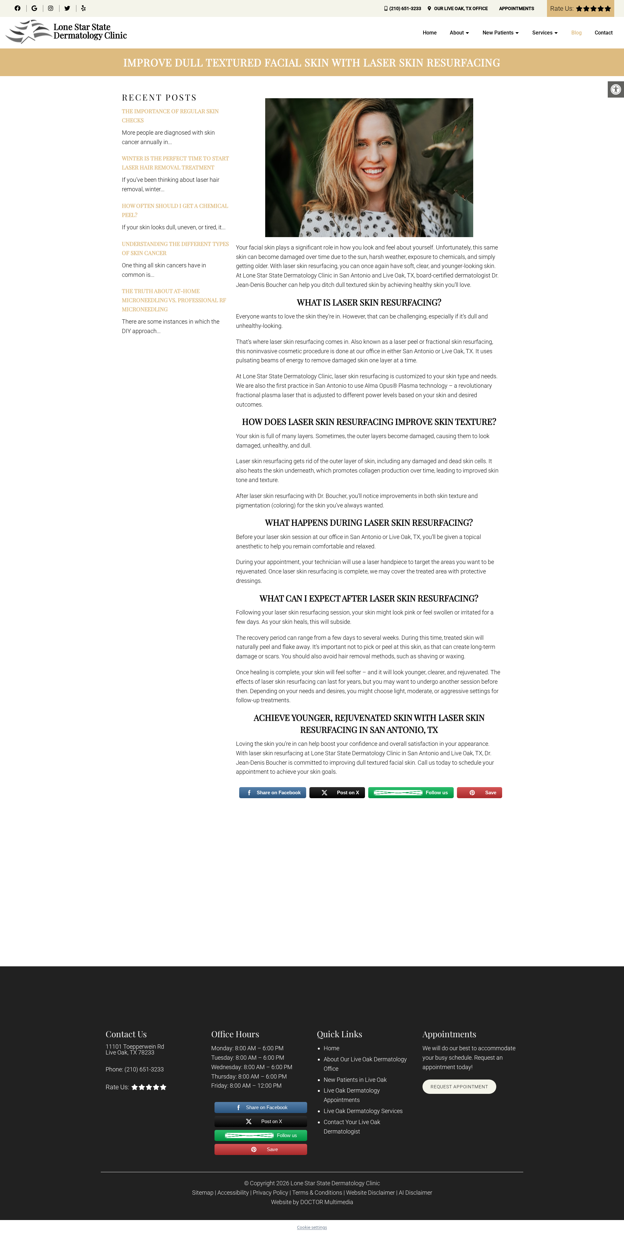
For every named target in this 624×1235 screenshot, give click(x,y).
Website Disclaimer (370, 1193)
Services (542, 33)
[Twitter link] (67, 8)
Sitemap (203, 1193)
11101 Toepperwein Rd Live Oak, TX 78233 (135, 1049)
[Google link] (35, 8)
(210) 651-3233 (405, 8)
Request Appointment (459, 1086)
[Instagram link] (51, 8)
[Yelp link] (83, 8)
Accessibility (233, 1193)
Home (430, 33)
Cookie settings (312, 1227)
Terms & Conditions (317, 1193)
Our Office (460, 8)
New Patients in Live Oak (355, 1079)
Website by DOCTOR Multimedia (312, 1202)
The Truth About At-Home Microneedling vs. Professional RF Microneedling (174, 300)
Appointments (516, 8)
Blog (576, 33)
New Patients (498, 33)
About (457, 33)
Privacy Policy (270, 1193)
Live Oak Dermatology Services (363, 1110)
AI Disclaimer (415, 1193)
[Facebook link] (18, 8)
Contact (604, 33)
